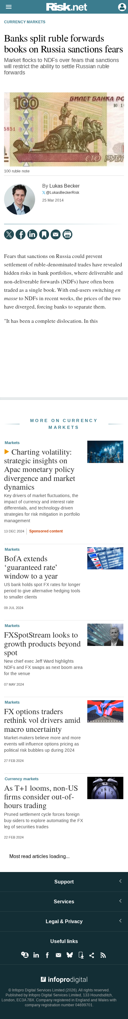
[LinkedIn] (32, 234)
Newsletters (58, 955)
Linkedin (36, 955)
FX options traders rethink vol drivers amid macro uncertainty (42, 720)
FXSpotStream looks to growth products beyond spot (42, 643)
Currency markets (24, 22)
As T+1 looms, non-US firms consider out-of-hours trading (41, 796)
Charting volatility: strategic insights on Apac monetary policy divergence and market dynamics (39, 469)
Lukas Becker (64, 186)
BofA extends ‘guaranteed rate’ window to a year (31, 567)
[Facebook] (20, 234)
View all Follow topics (25, 955)
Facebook (47, 955)
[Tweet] (9, 234)
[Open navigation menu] (6, 7)
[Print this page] (67, 234)
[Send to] (56, 234)
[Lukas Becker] (19, 199)
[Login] (121, 6)
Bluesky (69, 955)
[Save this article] (44, 234)
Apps (81, 955)
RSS (103, 955)
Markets (12, 443)
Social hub (92, 955)
